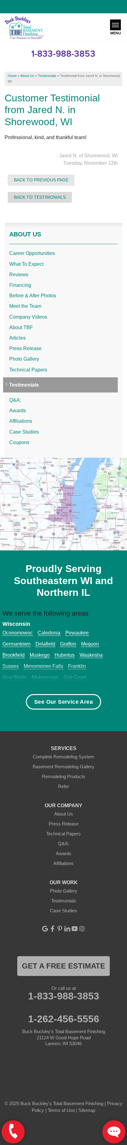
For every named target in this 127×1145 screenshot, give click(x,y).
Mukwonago (45, 677)
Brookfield (13, 655)
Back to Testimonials (40, 197)
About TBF (21, 327)
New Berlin (14, 677)
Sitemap (87, 1110)
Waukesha (91, 655)
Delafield (45, 644)
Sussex (10, 666)
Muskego (40, 655)
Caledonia (49, 632)
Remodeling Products (63, 776)
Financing (20, 285)
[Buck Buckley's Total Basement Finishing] (24, 28)
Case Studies (24, 432)
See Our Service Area (63, 702)
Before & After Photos (32, 295)
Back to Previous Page (41, 179)
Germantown (16, 644)
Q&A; (15, 400)
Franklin (77, 666)
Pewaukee (77, 632)
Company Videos (28, 317)
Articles (17, 338)
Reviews (18, 274)
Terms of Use (61, 1110)
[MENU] (115, 24)
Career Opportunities (32, 253)
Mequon (90, 644)
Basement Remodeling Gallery (63, 766)
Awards (17, 410)
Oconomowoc (17, 632)
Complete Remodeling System (63, 756)
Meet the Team (25, 306)
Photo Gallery (24, 359)
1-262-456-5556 (63, 1019)
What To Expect (26, 264)
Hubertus (65, 655)
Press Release (25, 348)
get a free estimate (63, 966)
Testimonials (24, 385)
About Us (25, 234)
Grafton (68, 644)
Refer (63, 786)
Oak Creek (75, 677)
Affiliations (20, 421)
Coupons (19, 442)
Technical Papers (28, 369)
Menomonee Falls (43, 666)
